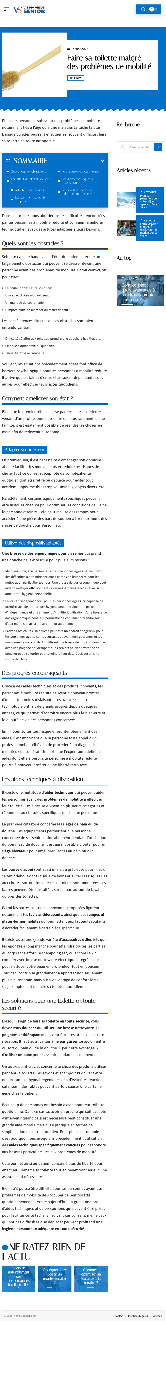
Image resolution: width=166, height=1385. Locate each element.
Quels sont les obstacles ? (29, 171)
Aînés (77, 78)
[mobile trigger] (7, 9)
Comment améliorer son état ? (31, 180)
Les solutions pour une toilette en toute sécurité (78, 192)
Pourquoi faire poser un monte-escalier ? (55, 1276)
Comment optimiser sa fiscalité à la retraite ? (91, 1276)
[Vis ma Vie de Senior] (29, 9)
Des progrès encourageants (80, 171)
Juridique (133, 278)
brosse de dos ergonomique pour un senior (46, 553)
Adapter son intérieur (29, 190)
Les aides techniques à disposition (77, 180)
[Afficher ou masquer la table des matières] (75, 161)
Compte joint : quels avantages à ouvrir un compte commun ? (138, 292)
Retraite (149, 220)
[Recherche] (143, 9)
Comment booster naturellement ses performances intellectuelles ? (19, 1276)
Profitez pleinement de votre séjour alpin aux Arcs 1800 (148, 201)
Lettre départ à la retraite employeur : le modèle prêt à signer (149, 229)
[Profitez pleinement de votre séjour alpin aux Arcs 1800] (126, 200)
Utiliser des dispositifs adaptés (30, 199)
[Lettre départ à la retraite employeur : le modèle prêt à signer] (126, 228)
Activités (150, 192)
